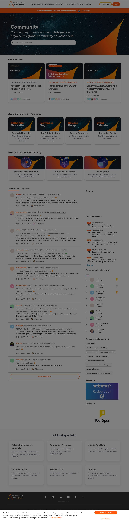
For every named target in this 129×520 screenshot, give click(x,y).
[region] (64, 515)
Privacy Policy (56, 518)
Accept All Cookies (105, 512)
